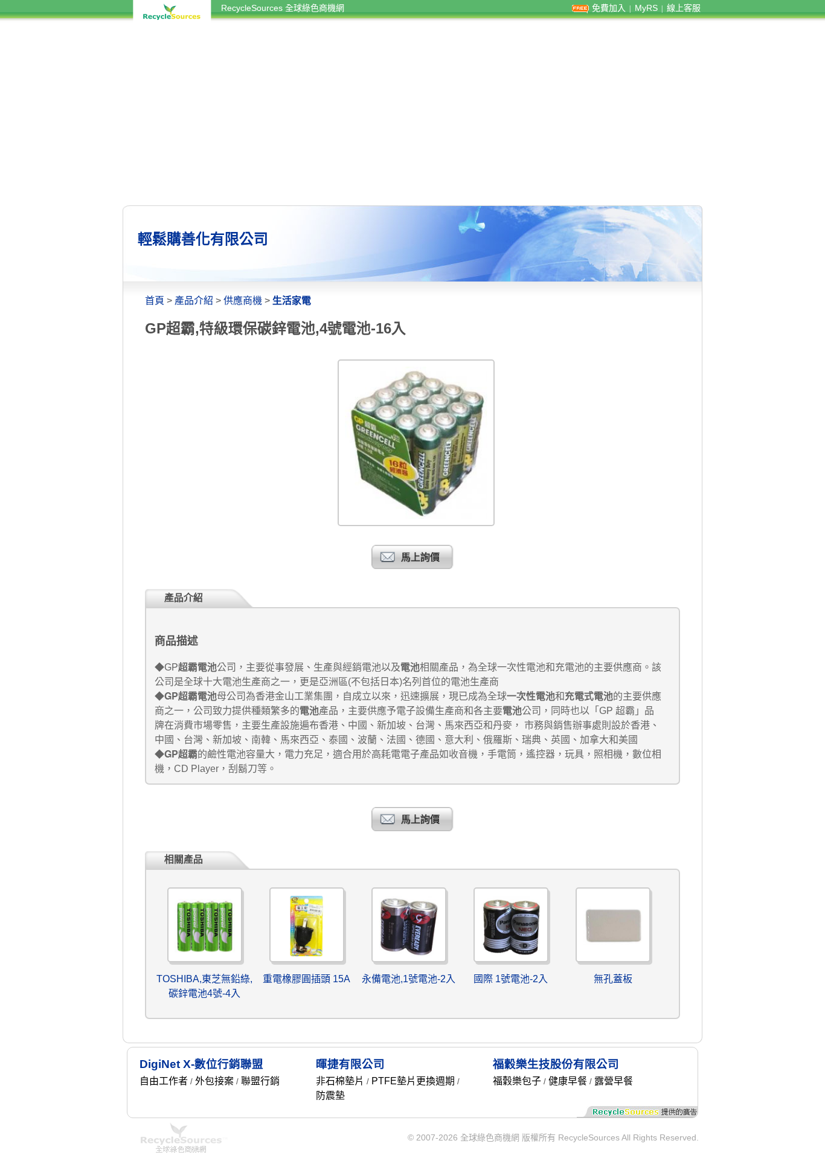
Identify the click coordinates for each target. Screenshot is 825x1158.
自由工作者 (164, 1081)
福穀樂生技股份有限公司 (556, 1064)
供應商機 (242, 300)
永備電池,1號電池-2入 (408, 979)
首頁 (154, 300)
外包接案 (214, 1081)
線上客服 (684, 8)
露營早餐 (613, 1081)
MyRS (646, 8)
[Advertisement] (412, 113)
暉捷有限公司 (350, 1064)
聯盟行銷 (260, 1081)
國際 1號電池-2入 (510, 979)
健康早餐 (567, 1081)
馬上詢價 (420, 557)
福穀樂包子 (517, 1081)
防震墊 (330, 1095)
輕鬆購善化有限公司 (203, 239)
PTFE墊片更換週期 (413, 1081)
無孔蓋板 (613, 979)
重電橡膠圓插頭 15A (306, 979)
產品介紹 (194, 300)
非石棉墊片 (340, 1081)
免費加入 (609, 8)
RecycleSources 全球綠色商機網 (282, 8)
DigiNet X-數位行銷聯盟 (201, 1064)
